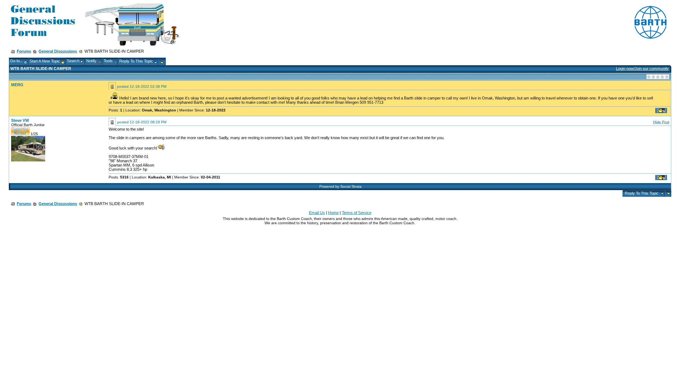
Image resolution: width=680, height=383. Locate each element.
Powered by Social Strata (340, 186)
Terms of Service (356, 213)
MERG (17, 85)
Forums (24, 51)
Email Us (317, 213)
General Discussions (58, 51)
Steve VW (20, 120)
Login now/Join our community (642, 68)
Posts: (115, 110)
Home (333, 213)
